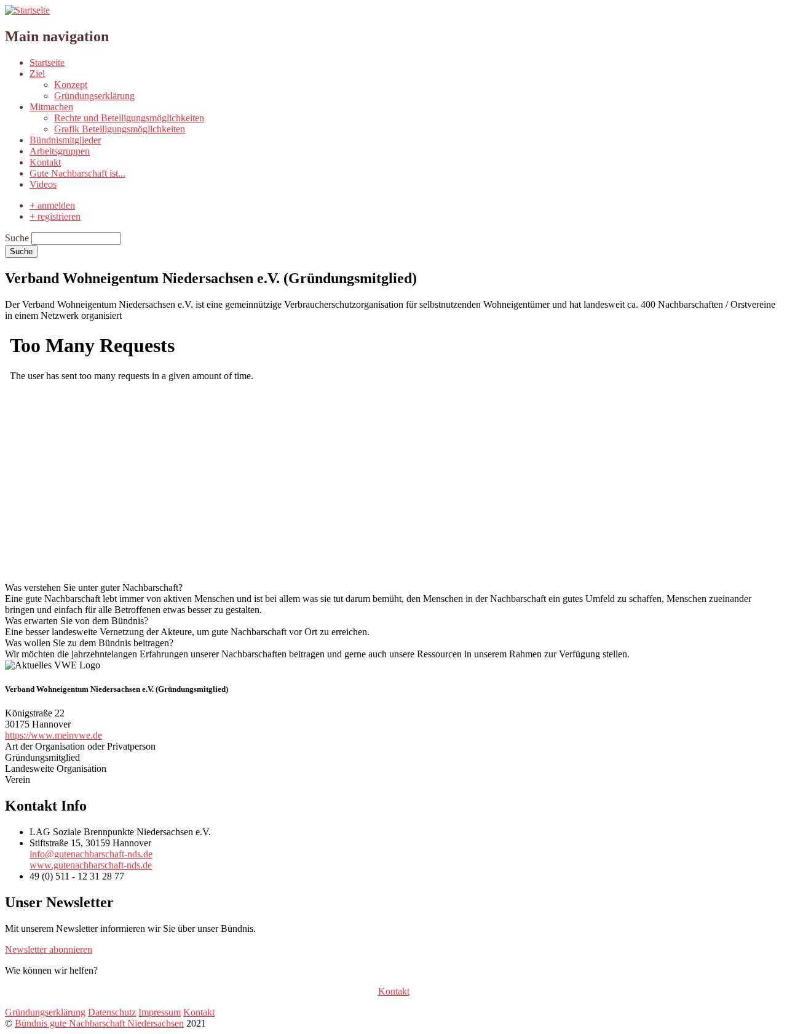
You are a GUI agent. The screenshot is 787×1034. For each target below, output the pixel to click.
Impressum (159, 1012)
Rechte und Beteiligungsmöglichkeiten (129, 118)
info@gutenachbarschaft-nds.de (91, 854)
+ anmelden (52, 205)
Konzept (70, 84)
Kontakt (45, 162)
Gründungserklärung (94, 95)
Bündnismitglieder (65, 140)
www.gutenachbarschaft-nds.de (91, 865)
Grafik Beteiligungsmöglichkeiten (119, 129)
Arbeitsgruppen (60, 151)
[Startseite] (27, 10)
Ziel (37, 73)
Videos (43, 184)
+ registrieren (55, 216)
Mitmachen (51, 107)
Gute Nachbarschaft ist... (77, 173)
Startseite (47, 62)
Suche (17, 238)
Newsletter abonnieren (48, 949)
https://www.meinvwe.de (53, 735)
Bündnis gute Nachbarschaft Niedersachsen (99, 1023)
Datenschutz (112, 1012)
